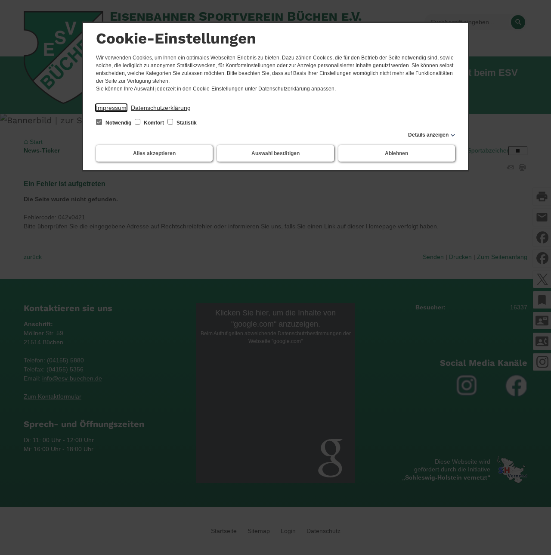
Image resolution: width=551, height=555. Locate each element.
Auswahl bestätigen (275, 153)
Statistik (186, 123)
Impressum (111, 107)
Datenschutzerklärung (161, 107)
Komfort (153, 123)
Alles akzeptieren (154, 153)
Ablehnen (396, 153)
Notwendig (118, 123)
